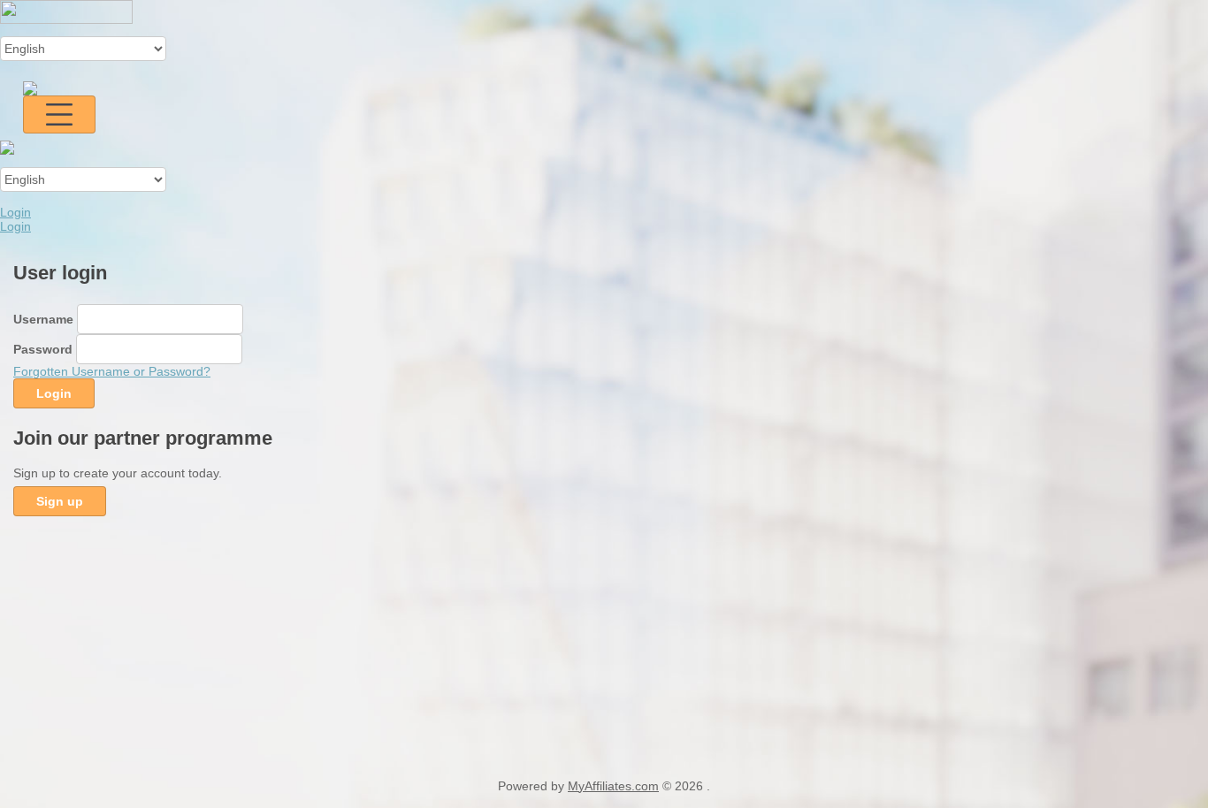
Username (43, 319)
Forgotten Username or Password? (111, 371)
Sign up (59, 501)
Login (15, 212)
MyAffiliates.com (613, 786)
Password (43, 349)
